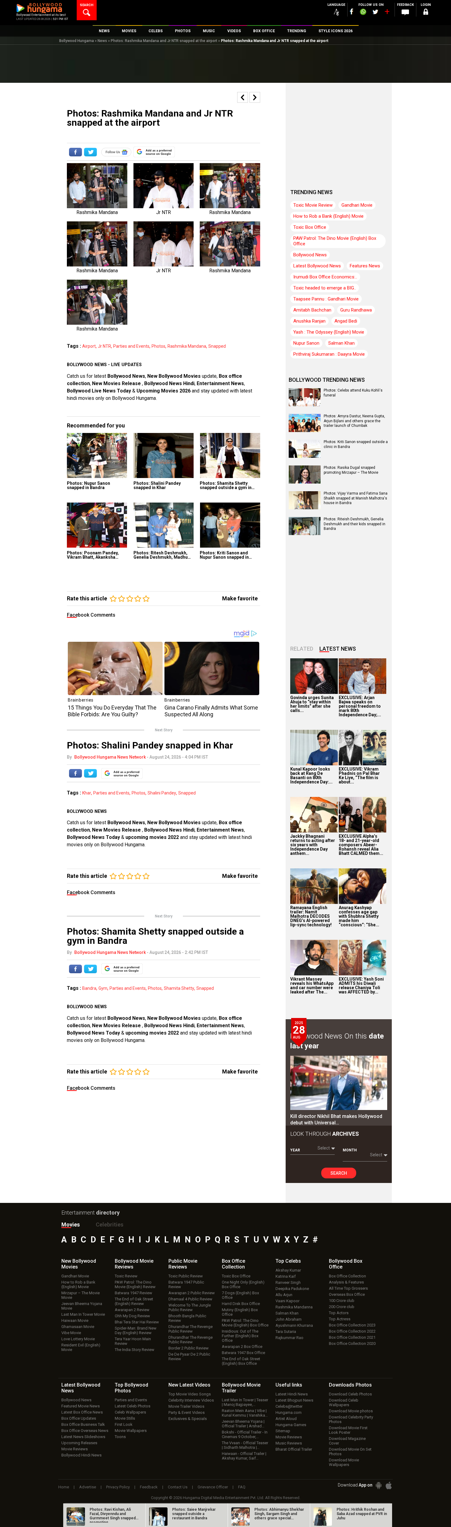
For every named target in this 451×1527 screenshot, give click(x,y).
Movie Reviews (74, 1449)
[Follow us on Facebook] (351, 11)
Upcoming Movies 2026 (164, 391)
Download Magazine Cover (347, 1440)
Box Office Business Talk (83, 1424)
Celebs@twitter (289, 1406)
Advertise (87, 1487)
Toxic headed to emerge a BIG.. (324, 288)
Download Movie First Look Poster (348, 1430)
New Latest (189, 1385)
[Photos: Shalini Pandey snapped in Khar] (163, 455)
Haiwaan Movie (74, 1320)
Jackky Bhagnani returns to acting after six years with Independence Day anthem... (312, 845)
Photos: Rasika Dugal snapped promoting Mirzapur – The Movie (351, 470)
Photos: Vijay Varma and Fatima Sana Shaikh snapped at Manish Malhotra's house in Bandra (355, 498)
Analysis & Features (346, 1282)
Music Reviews (289, 1443)
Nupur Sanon (306, 343)
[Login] (425, 13)
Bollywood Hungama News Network (110, 757)
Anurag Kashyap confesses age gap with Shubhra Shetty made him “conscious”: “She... (359, 916)
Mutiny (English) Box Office (240, 1312)
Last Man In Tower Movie (83, 1314)
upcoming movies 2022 (152, 837)
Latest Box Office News (82, 1412)
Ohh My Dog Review (132, 1316)
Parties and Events (131, 346)
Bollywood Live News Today (99, 391)
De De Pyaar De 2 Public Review (189, 1356)
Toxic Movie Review (313, 205)
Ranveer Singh (288, 1282)
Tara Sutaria (286, 1331)
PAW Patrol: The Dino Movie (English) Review (135, 1284)
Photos (158, 346)
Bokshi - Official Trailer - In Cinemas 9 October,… (245, 1434)
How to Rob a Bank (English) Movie (328, 216)
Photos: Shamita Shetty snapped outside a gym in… (227, 485)
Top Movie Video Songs (189, 1394)
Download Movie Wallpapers (344, 1462)
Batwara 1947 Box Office (243, 1352)
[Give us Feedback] (405, 13)
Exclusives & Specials (187, 1418)
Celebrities (109, 1224)
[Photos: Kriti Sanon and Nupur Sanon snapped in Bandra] (230, 525)
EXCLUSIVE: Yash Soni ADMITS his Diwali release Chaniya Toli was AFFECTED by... (361, 985)
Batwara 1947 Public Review (186, 1284)
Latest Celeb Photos (132, 1406)
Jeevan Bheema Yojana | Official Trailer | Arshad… (243, 1423)
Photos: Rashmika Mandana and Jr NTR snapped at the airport (164, 41)
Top (288, 1261)
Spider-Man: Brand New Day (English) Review (135, 1330)
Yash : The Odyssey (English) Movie (328, 332)
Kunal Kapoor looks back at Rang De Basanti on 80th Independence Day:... (311, 775)
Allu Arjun (284, 1294)
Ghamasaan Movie (77, 1326)
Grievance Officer (213, 1487)
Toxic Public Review (185, 1276)
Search (338, 1173)
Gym (102, 988)
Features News (365, 266)
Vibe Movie (71, 1332)
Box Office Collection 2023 (352, 1325)
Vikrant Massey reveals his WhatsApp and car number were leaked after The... (311, 985)
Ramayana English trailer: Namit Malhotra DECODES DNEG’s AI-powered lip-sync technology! (311, 916)
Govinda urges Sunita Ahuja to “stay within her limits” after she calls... (312, 704)
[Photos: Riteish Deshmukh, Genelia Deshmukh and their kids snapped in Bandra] (305, 533)
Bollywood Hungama (76, 41)
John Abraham (289, 1319)
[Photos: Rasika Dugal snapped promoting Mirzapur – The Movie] (305, 481)
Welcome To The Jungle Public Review (189, 1307)
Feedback (149, 1487)
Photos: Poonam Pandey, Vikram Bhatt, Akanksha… (93, 555)
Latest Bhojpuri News (294, 1400)
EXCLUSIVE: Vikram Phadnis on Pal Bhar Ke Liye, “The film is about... (359, 775)
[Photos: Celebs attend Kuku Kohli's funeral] (305, 404)
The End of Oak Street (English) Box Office (241, 1361)
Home (63, 1487)
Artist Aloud (286, 1418)
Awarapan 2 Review (132, 1309)
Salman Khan (341, 343)
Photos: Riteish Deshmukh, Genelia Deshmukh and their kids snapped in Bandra (354, 524)
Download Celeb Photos (350, 1394)
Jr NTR (104, 346)
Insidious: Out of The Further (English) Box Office (240, 1336)
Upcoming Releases (79, 1443)
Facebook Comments (91, 615)
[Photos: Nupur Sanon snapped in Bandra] (97, 455)
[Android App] (379, 1485)
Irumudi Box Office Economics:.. (325, 277)
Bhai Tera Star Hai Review (137, 1322)
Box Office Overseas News (84, 1430)
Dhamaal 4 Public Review (190, 1299)
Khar (86, 792)
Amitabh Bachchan (312, 310)
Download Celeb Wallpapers (343, 1402)
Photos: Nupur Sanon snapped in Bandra (88, 485)
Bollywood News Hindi (169, 383)
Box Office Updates (78, 1418)
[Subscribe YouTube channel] (386, 13)
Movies (70, 1224)
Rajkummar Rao (289, 1337)
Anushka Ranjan (309, 321)
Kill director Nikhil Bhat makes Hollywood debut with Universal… (336, 1119)
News (102, 41)
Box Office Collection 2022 (352, 1331)
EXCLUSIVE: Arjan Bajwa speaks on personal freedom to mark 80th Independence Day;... (360, 706)
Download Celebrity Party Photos (351, 1419)
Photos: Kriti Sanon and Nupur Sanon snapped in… (226, 555)
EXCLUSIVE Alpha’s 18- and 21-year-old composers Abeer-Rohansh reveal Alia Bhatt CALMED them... (361, 845)
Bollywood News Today (93, 837)
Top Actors (339, 1313)
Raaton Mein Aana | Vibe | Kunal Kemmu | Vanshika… (245, 1413)
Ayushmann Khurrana (294, 1325)
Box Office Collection (347, 1276)
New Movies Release (117, 383)
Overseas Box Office (347, 1294)
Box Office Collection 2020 (352, 1343)
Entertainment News (220, 383)
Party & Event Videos (186, 1412)
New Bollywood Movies (174, 376)
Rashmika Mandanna (294, 1307)
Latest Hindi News (292, 1394)
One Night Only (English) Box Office (243, 1284)
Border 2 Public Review (188, 1348)
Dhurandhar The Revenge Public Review (190, 1329)
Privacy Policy (118, 1487)
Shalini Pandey (162, 792)
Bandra (89, 988)
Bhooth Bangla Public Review (187, 1318)
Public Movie (182, 1264)
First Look (124, 1424)
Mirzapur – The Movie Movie (80, 1295)
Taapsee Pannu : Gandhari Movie (326, 299)
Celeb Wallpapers (130, 1412)
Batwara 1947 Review (133, 1293)
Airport (89, 346)
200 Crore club (341, 1306)
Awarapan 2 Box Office (242, 1346)
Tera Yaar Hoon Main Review (133, 1341)
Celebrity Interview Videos (191, 1400)
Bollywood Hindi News (81, 1455)
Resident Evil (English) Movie (80, 1347)
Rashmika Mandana (187, 346)
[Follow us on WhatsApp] (363, 13)
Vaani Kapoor (287, 1301)
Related (301, 648)
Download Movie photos (351, 1411)
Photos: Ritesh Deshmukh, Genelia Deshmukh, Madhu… (162, 555)
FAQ (241, 1487)
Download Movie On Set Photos (350, 1451)
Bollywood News (126, 376)
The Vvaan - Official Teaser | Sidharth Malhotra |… (245, 1445)
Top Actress (339, 1319)
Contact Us (177, 1487)
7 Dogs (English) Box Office (240, 1295)
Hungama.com (289, 1412)
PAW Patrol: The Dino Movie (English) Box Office (334, 241)
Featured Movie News (80, 1406)
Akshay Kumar (288, 1270)
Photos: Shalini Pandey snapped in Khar (157, 485)
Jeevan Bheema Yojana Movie (81, 1306)
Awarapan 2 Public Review (191, 1293)
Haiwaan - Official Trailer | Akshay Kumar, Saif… (244, 1455)
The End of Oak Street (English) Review (134, 1301)
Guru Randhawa (356, 310)
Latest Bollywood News (317, 266)
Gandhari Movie (356, 205)
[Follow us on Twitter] (375, 12)
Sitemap (283, 1431)
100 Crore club (341, 1300)
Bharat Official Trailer (294, 1449)
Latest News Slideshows (83, 1436)
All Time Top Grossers (348, 1288)
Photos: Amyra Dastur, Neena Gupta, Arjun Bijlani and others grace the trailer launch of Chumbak (354, 421)
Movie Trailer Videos (186, 1406)
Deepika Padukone (292, 1288)
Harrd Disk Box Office (241, 1303)
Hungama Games (291, 1424)
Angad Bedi (345, 321)
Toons (120, 1436)
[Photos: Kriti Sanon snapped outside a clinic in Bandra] (305, 456)
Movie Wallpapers (131, 1430)
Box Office (233, 1264)
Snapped (217, 346)
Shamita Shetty (179, 988)
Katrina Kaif (286, 1276)
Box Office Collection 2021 (352, 1337)
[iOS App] (389, 1485)
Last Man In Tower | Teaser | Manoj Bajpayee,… (245, 1402)
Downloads (350, 1385)
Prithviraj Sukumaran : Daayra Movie (329, 354)
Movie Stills (125, 1418)
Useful (289, 1385)
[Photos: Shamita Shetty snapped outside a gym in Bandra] (230, 455)
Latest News (337, 648)
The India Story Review (134, 1349)
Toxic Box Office (309, 227)
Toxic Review (126, 1276)
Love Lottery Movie (78, 1339)
